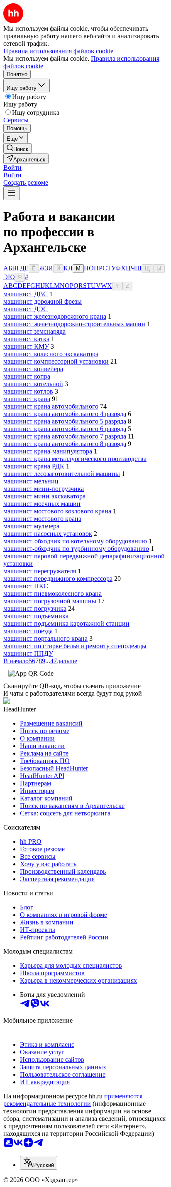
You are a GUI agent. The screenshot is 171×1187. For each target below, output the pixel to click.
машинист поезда (28, 630)
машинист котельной (33, 383)
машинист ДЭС (25, 308)
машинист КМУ (26, 346)
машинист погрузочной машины (49, 601)
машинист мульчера (31, 526)
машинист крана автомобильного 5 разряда (64, 421)
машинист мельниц (31, 481)
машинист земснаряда (34, 331)
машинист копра (26, 376)
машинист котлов (28, 391)
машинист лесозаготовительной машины (61, 473)
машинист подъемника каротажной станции (66, 623)
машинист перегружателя (39, 571)
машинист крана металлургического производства (75, 458)
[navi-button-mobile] (11, 193)
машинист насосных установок (47, 533)
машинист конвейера (33, 368)
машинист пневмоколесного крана (52, 593)
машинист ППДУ (28, 653)
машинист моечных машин (42, 503)
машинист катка (26, 338)
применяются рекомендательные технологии (72, 1100)
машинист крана (26, 398)
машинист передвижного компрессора (57, 578)
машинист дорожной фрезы (42, 301)
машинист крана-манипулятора (47, 451)
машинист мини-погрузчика (43, 488)
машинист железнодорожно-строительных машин (74, 323)
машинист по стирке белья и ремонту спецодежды (75, 645)
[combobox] (38, 1163)
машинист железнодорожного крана (54, 316)
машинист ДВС (25, 293)
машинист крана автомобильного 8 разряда (64, 443)
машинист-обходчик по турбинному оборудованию (76, 548)
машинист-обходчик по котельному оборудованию (75, 541)
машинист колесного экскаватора (50, 353)
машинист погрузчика (34, 608)
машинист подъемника (35, 616)
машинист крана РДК (33, 466)
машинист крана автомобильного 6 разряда (64, 428)
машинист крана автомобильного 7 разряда (64, 436)
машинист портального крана (45, 638)
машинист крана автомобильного (50, 406)
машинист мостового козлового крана (57, 511)
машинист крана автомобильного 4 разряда (64, 413)
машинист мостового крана (42, 518)
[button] (12, 167)
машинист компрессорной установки (56, 361)
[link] (17, 148)
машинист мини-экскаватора (44, 496)
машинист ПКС (25, 586)
